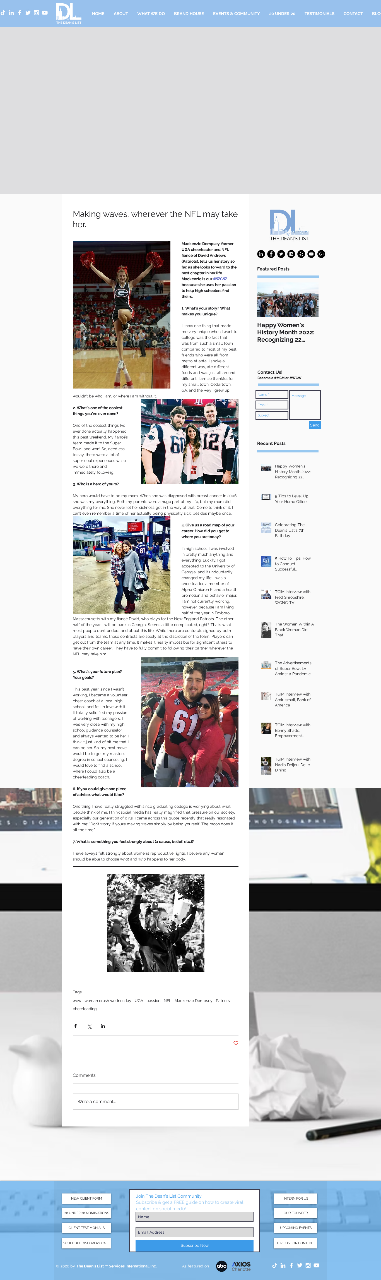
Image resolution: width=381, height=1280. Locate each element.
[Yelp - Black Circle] (301, 254)
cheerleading (85, 1008)
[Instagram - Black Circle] (291, 254)
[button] (150, 13)
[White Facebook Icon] (19, 12)
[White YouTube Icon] (44, 12)
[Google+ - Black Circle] (321, 254)
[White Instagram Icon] (36, 12)
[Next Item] (309, 300)
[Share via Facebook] (75, 1026)
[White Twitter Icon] (28, 12)
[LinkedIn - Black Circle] (261, 254)
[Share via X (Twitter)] (89, 1026)
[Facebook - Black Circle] (271, 254)
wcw (77, 1000)
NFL (167, 1000)
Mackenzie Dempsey (194, 1000)
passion (153, 1000)
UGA (139, 1000)
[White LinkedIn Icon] (11, 12)
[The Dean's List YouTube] (316, 1265)
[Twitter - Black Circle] (281, 254)
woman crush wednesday (108, 1000)
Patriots (223, 1000)
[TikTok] (274, 1265)
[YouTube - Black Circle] (311, 254)
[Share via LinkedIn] (102, 1026)
